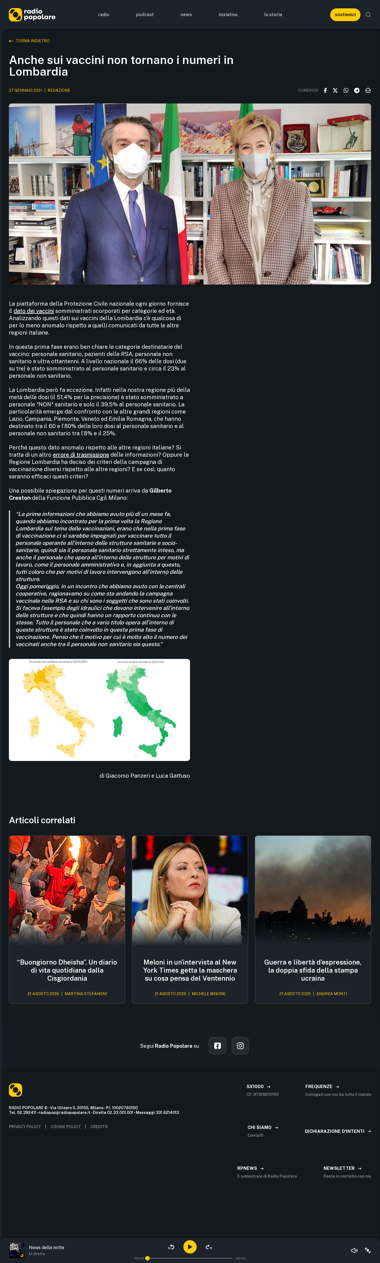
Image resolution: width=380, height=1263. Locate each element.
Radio (103, 14)
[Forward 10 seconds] (209, 1247)
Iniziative (228, 14)
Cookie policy (65, 1126)
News (186, 14)
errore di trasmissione (81, 454)
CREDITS (99, 1126)
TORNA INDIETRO (33, 41)
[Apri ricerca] (368, 15)
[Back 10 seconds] (171, 1247)
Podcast (145, 14)
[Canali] (367, 1250)
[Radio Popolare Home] (32, 14)
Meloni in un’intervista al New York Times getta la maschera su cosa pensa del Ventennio (190, 970)
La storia (273, 14)
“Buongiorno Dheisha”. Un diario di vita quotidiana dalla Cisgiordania (67, 970)
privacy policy (25, 1126)
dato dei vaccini (34, 311)
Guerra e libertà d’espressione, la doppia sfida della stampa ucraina (313, 970)
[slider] (147, 1258)
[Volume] (354, 1250)
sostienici (345, 14)
